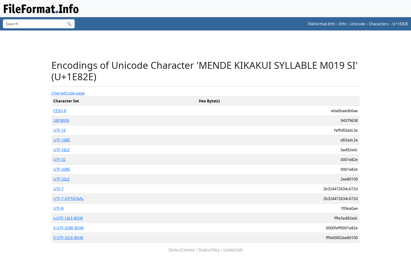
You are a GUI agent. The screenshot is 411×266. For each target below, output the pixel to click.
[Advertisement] (208, 45)
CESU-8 (59, 110)
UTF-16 (59, 130)
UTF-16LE (61, 149)
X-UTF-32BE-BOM (68, 228)
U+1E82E (400, 23)
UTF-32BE (61, 169)
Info (342, 23)
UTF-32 (59, 159)
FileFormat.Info (321, 23)
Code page (75, 93)
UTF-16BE (61, 140)
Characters (379, 23)
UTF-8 (58, 208)
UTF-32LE (61, 179)
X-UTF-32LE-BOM (68, 237)
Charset (58, 93)
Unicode (357, 23)
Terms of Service (181, 249)
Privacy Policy (209, 249)
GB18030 (61, 120)
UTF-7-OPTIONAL (68, 198)
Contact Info (233, 249)
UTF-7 (58, 188)
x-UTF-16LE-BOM (68, 218)
